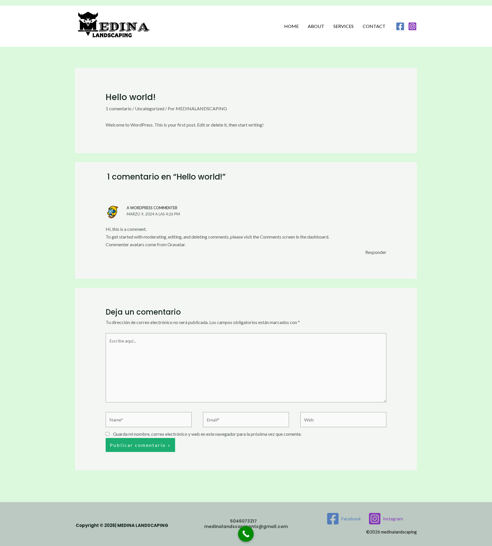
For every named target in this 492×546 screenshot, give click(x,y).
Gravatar (176, 244)
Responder (375, 252)
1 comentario (119, 108)
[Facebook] (400, 26)
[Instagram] (412, 26)
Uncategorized (149, 108)
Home (291, 26)
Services (343, 26)
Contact (374, 26)
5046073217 (244, 521)
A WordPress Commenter (152, 207)
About (316, 26)
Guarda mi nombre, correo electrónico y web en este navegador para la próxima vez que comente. (207, 434)
